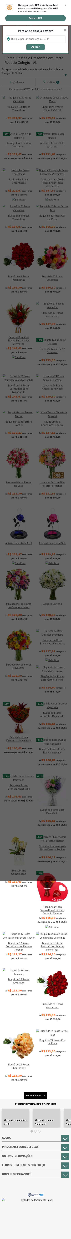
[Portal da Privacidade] (35, 1194)
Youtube (44, 1232)
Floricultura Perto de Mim (35, 1104)
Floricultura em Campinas (43, 1121)
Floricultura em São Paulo (15, 1121)
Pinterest (62, 1232)
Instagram (27, 1232)
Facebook (9, 1232)
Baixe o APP (35, 18)
